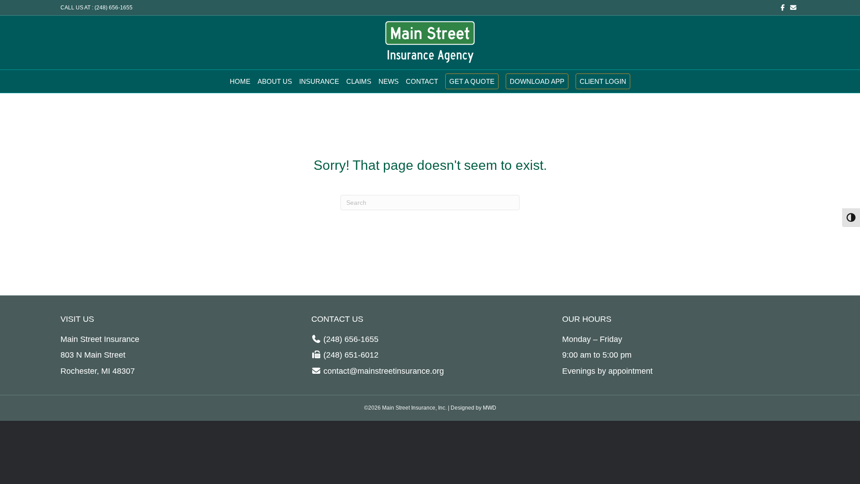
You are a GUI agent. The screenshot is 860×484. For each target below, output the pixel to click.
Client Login (603, 81)
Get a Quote (471, 81)
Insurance (319, 81)
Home (240, 81)
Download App (537, 81)
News (388, 81)
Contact (422, 81)
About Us (275, 81)
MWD (489, 408)
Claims (358, 81)
